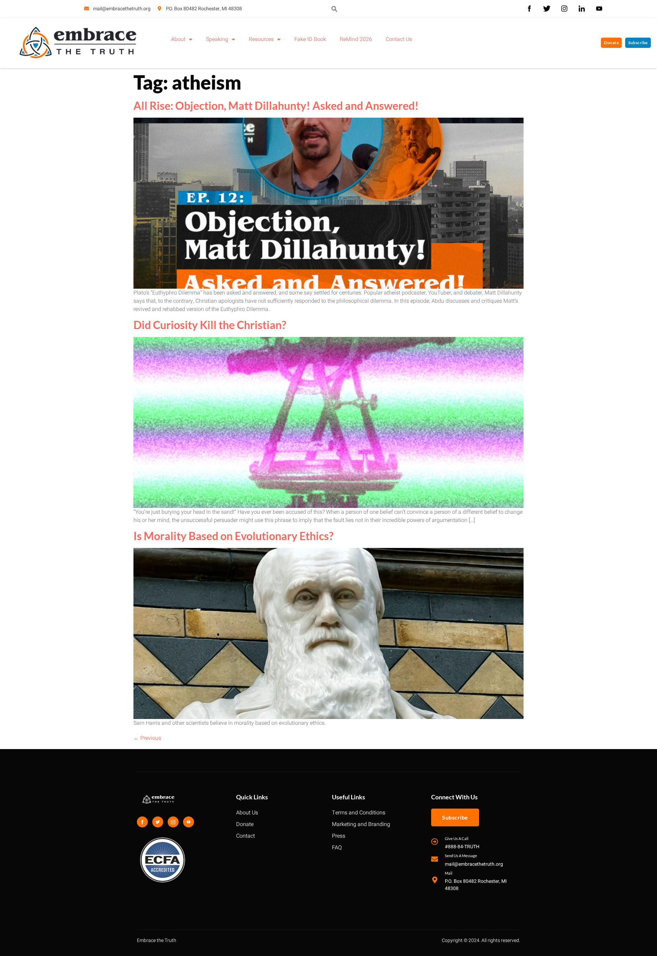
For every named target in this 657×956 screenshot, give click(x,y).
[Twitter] (157, 821)
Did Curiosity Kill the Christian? (209, 324)
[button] (334, 8)
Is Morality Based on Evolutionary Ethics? (233, 535)
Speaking (217, 39)
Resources (261, 39)
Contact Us (399, 39)
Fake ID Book (310, 39)
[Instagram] (173, 821)
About (178, 39)
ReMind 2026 (356, 39)
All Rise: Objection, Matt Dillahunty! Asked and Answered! (276, 105)
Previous (147, 738)
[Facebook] (142, 821)
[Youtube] (188, 821)
